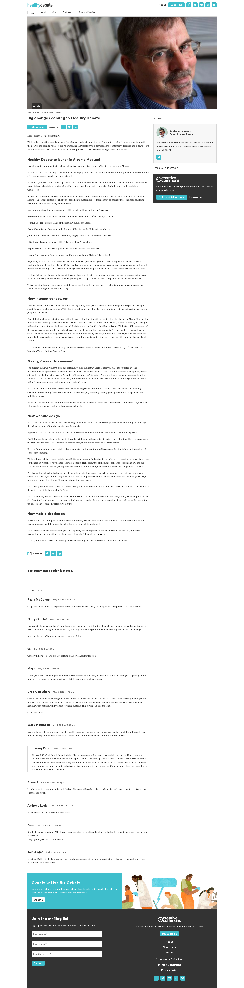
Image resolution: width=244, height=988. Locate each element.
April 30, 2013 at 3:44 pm (49, 825)
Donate (38, 900)
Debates (68, 12)
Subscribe (176, 5)
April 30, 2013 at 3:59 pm (52, 783)
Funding (58, 288)
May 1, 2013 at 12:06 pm (64, 725)
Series (87, 12)
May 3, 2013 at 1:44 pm (44, 649)
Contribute (169, 947)
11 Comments (37, 127)
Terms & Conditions (169, 964)
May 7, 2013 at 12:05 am (64, 600)
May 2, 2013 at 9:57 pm (48, 669)
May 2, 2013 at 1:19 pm (63, 692)
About (162, 5)
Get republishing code (172, 197)
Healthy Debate (40, 5)
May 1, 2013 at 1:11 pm (64, 748)
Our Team (99, 210)
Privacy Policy (169, 970)
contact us (101, 534)
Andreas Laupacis (52, 113)
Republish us (169, 934)
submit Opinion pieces (72, 278)
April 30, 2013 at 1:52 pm (57, 852)
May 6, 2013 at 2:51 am (60, 619)
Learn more (195, 197)
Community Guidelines (169, 959)
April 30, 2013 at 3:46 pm (61, 806)
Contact (169, 952)
